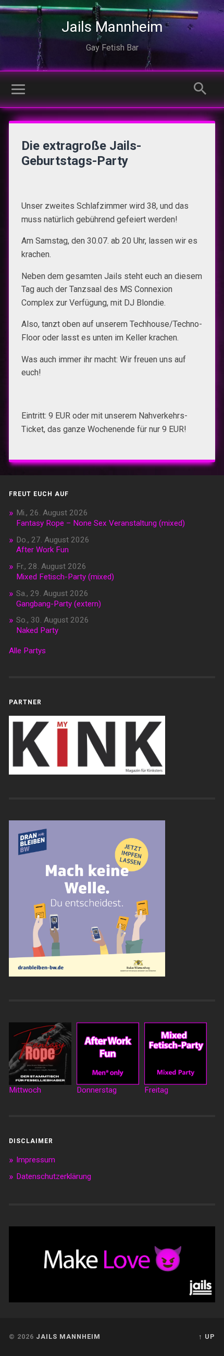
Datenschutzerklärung (53, 1176)
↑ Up (206, 1336)
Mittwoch (25, 1090)
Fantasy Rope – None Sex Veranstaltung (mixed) (100, 523)
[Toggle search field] (200, 88)
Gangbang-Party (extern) (58, 604)
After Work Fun (42, 549)
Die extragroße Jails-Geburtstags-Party (81, 153)
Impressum (35, 1159)
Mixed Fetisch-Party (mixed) (65, 576)
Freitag (156, 1090)
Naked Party (37, 630)
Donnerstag (97, 1090)
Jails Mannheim (112, 26)
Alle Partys (27, 650)
